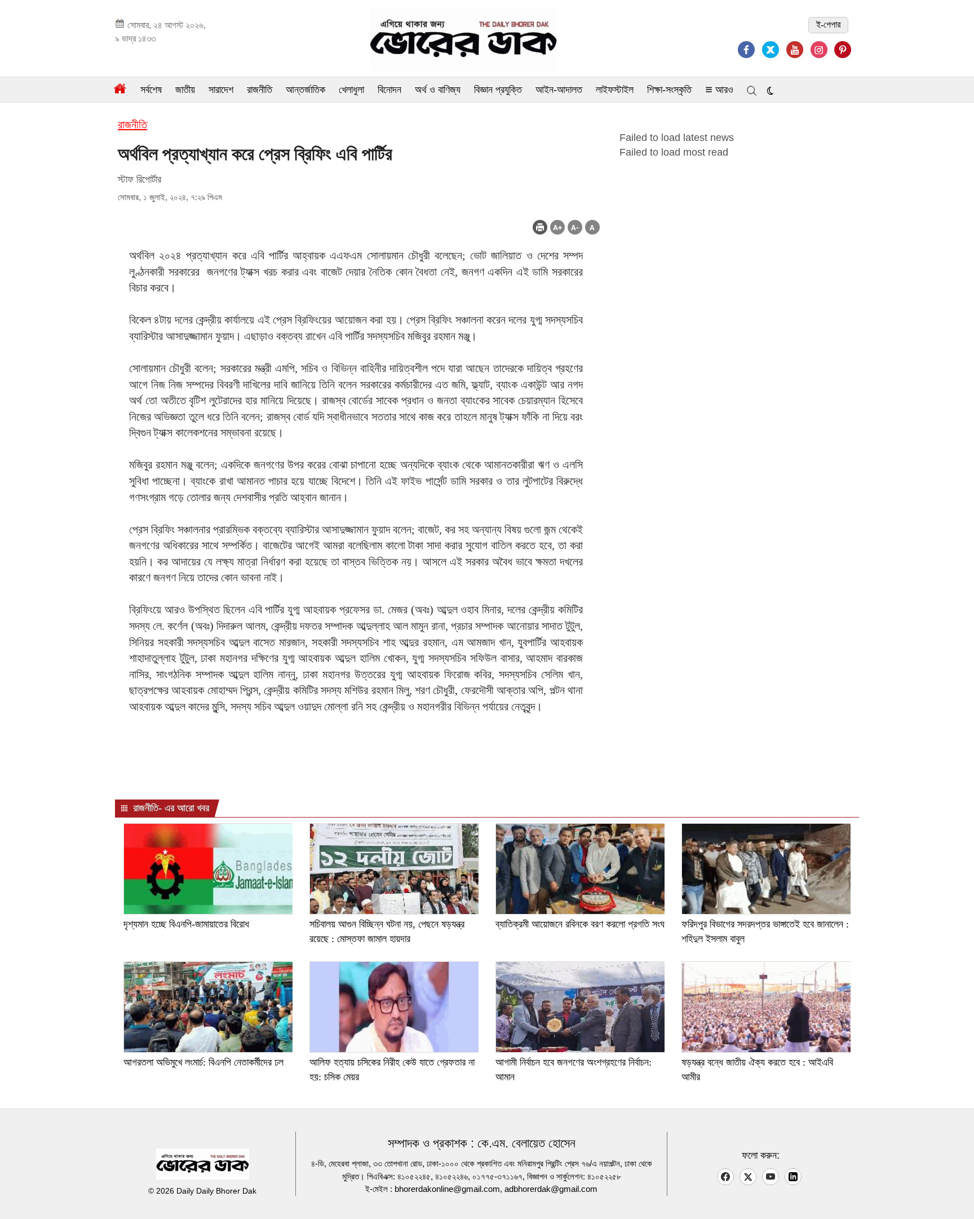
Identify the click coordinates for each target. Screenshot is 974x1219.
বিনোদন (389, 89)
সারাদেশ (221, 89)
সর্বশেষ (151, 89)
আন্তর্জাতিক (305, 89)
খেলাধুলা (351, 89)
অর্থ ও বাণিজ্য (438, 89)
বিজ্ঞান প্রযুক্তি (498, 89)
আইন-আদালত (558, 89)
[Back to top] (957, 1196)
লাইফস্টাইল (615, 89)
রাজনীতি (259, 89)
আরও (722, 89)
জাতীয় (185, 89)
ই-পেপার (828, 24)
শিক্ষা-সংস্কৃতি (669, 89)
